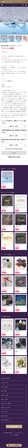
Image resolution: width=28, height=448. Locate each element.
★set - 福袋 (4, 391)
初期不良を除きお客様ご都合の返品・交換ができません (14, 140)
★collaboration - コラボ (7, 420)
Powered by (12, 434)
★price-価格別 (4, 386)
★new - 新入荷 (4, 382)
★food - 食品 (4, 411)
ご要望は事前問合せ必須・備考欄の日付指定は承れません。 (14, 131)
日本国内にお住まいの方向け (14, 157)
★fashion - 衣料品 (5, 407)
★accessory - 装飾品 (6, 403)
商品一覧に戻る (14, 426)
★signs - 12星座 (5, 395)
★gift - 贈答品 (4, 416)
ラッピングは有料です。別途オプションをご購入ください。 (14, 122)
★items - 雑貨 (4, 399)
